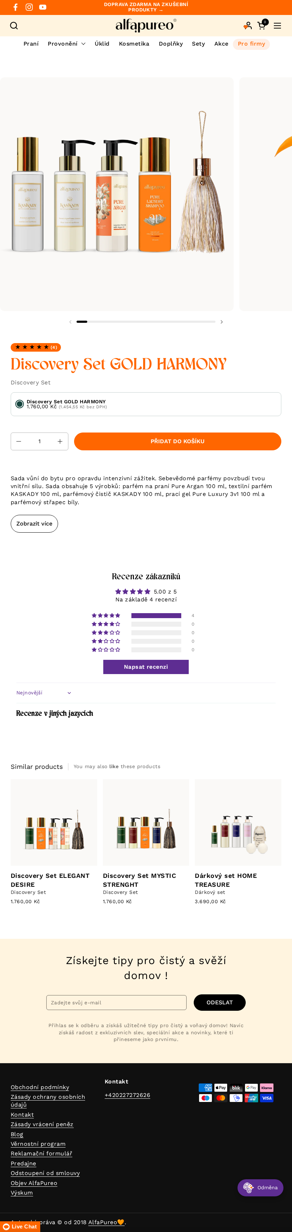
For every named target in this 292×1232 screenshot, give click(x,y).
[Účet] (248, 25)
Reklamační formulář (41, 1153)
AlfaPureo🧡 (106, 1222)
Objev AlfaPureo (34, 1183)
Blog (17, 1134)
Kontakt (22, 1114)
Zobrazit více (34, 523)
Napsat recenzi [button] (146, 666)
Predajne (23, 1163)
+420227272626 (127, 1095)
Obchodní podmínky (40, 1087)
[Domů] (146, 26)
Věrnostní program (38, 1143)
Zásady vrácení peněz (42, 1124)
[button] (13, 25)
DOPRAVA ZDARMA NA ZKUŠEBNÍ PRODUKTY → (146, 7)
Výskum (22, 1192)
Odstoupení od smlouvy (45, 1173)
